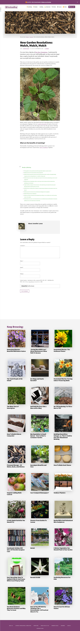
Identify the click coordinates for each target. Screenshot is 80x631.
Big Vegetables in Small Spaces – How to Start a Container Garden (38, 435)
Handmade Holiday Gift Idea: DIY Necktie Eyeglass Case (16, 549)
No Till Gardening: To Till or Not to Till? (63, 407)
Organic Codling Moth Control (14, 493)
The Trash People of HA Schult (14, 379)
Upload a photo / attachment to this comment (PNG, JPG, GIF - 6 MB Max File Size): (37, 281)
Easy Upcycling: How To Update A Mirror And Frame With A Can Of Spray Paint (16, 579)
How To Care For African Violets (62, 607)
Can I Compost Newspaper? (39, 493)
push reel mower (42, 124)
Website (21, 273)
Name (21, 261)
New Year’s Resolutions (41, 52)
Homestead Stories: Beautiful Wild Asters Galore (16, 350)
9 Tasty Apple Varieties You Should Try (16, 521)
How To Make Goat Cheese (62, 465)
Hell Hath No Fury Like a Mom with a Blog (38, 407)
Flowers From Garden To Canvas (38, 521)
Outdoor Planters (59, 493)
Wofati (32, 548)
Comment (22, 245)
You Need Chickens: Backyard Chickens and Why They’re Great (16, 608)
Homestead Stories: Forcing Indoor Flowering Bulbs (63, 379)
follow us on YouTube (46, 2)
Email (21, 267)
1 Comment (47, 48)
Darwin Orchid (35, 577)
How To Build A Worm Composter (14, 435)
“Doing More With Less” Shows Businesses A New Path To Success (38, 351)
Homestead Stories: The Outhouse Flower (62, 350)
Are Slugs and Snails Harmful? (37, 379)
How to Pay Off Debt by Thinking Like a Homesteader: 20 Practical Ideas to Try (39, 609)
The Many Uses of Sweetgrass (13, 407)
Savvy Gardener (44, 147)
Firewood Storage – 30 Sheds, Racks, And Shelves (16, 466)
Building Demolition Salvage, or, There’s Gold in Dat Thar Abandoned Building (63, 436)
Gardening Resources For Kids (62, 578)
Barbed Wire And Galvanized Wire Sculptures (63, 521)
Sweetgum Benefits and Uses (38, 466)
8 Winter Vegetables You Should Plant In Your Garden (63, 549)
